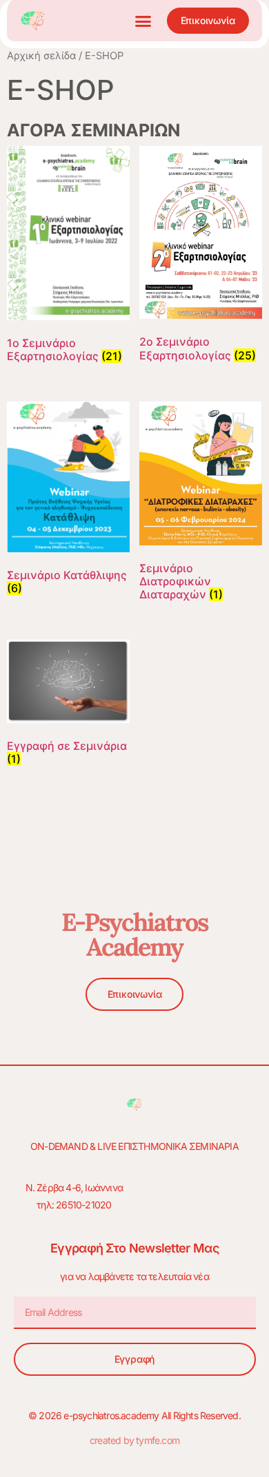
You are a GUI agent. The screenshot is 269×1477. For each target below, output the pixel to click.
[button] (143, 21)
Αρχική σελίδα (41, 56)
